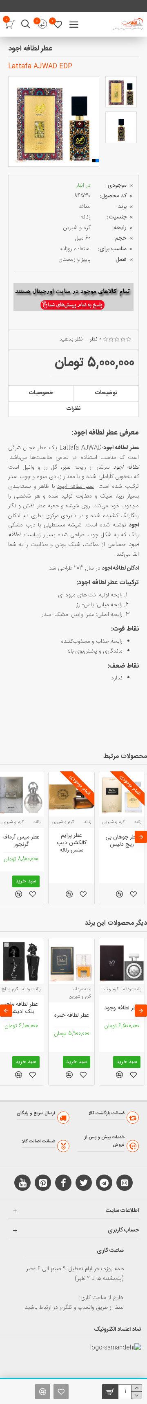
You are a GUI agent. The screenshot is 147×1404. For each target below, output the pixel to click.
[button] (14, 122)
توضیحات (106, 393)
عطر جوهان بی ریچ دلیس (121, 841)
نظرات (73, 409)
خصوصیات (41, 393)
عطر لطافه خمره (71, 1015)
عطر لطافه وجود (122, 1008)
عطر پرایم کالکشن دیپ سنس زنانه (72, 843)
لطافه (84, 207)
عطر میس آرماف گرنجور (21, 841)
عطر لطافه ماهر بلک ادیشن (21, 1008)
